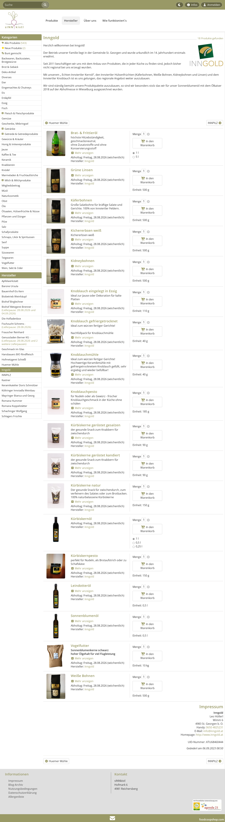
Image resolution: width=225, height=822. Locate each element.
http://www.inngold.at (209, 735)
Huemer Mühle (58, 123)
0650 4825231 (214, 727)
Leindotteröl (81, 585)
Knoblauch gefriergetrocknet (94, 321)
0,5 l (138, 542)
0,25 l (139, 546)
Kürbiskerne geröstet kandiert (95, 455)
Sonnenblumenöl (85, 615)
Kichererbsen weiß (86, 230)
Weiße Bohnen (83, 675)
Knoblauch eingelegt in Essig (94, 291)
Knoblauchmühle (85, 354)
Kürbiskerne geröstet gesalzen (95, 425)
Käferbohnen (81, 200)
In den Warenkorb (147, 143)
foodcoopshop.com (211, 819)
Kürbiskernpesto (84, 555)
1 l (137, 153)
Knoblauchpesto (84, 391)
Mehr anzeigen (83, 153)
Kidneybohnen (82, 260)
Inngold (89, 161)
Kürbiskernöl (81, 518)
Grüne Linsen (82, 170)
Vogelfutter (80, 645)
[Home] (21, 21)
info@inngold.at (213, 731)
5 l (137, 157)
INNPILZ (213, 123)
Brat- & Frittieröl (84, 133)
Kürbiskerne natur (86, 485)
